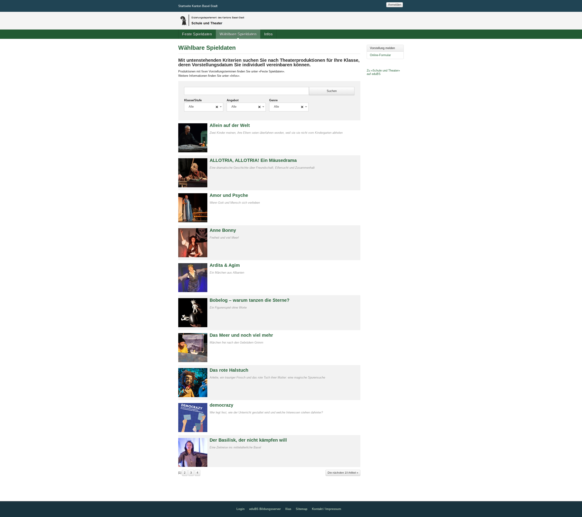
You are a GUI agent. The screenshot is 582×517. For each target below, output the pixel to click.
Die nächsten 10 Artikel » (343, 472)
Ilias (288, 509)
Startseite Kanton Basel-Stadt (198, 6)
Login (240, 509)
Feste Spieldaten (197, 34)
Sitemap (301, 509)
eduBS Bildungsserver (265, 509)
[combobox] (203, 107)
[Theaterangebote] (212, 20)
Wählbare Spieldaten (238, 34)
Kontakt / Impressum (326, 509)
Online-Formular (380, 55)
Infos (268, 34)
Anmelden (394, 4)
